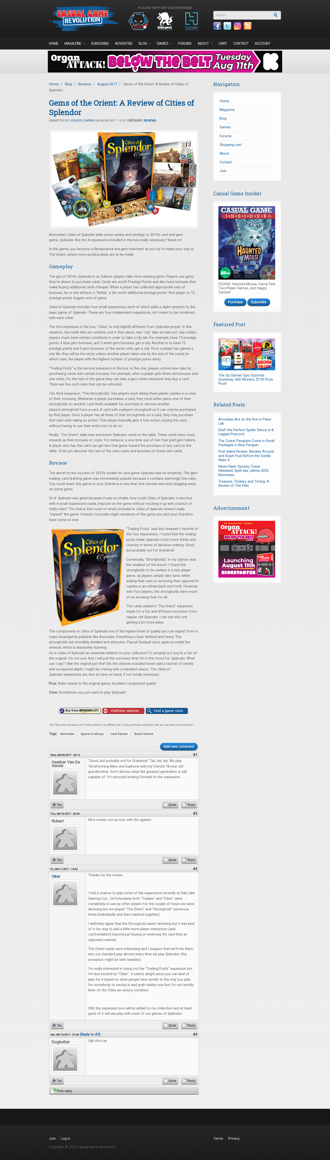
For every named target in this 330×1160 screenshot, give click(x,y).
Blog (143, 43)
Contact (241, 43)
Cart (223, 43)
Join (223, 171)
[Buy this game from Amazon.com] (80, 711)
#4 (195, 1034)
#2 (195, 814)
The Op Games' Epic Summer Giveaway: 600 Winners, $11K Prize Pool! (245, 379)
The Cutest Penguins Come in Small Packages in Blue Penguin (246, 443)
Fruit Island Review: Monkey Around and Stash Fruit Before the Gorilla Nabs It (246, 456)
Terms (218, 1139)
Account (263, 43)
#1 (195, 755)
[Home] (85, 18)
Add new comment (179, 747)
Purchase (235, 302)
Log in (65, 1139)
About (203, 43)
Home (53, 43)
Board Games (143, 734)
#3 (195, 869)
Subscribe (100, 43)
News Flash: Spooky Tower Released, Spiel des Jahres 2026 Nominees (243, 470)
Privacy (234, 1139)
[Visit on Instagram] (237, 26)
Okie (56, 876)
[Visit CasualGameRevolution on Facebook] (217, 26)
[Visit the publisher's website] (123, 711)
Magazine (73, 43)
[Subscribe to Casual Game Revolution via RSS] (247, 26)
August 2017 (107, 84)
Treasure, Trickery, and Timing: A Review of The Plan (243, 483)
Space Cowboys (92, 734)
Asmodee (67, 734)
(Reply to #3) (90, 1034)
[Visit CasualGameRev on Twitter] (227, 26)
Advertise (124, 43)
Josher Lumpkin (82, 120)
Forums (185, 43)
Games (162, 43)
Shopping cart (231, 145)
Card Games (119, 734)
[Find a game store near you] (167, 711)
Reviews (84, 84)
